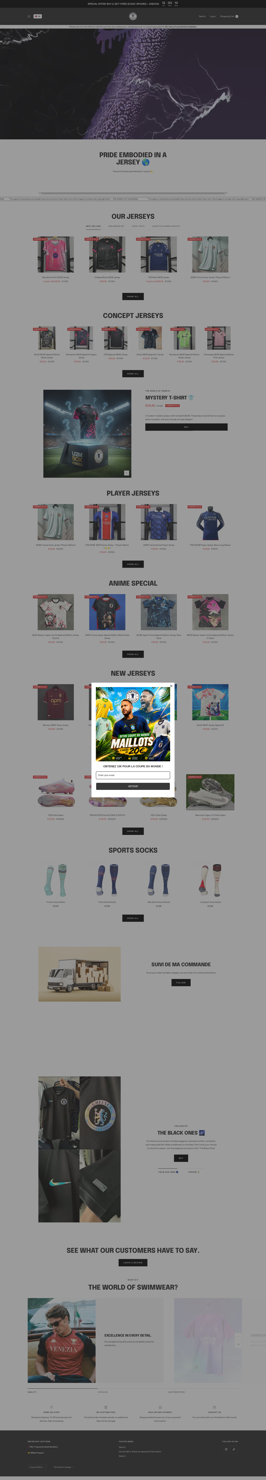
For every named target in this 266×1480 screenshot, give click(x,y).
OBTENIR (133, 786)
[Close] (171, 686)
